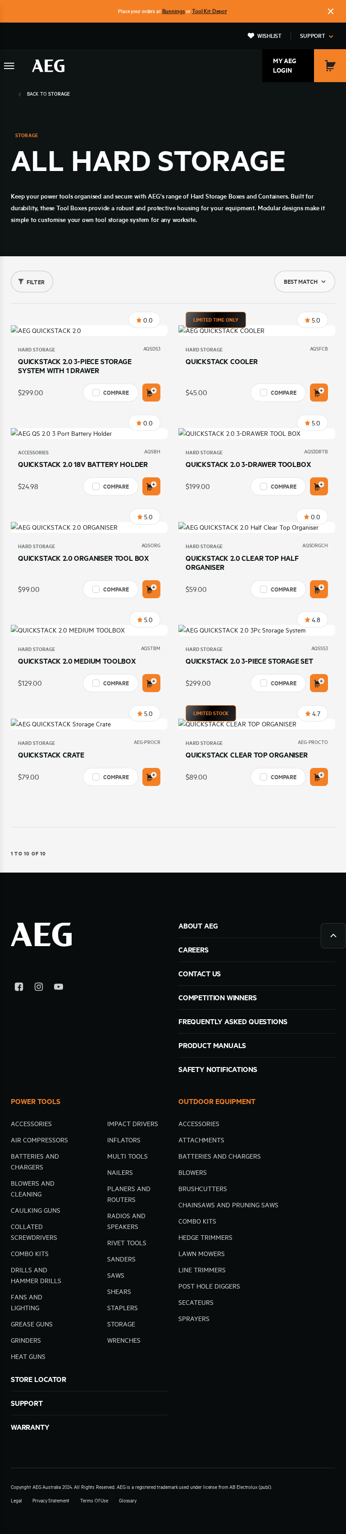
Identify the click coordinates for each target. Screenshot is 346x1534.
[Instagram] (38, 988)
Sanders (121, 1259)
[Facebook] (18, 988)
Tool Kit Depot (209, 10)
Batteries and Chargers (219, 1156)
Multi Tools (127, 1156)
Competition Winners (217, 997)
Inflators (124, 1140)
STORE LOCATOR (38, 1379)
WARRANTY (30, 1427)
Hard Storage (36, 350)
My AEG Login (284, 65)
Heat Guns (28, 1357)
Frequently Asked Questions (232, 1021)
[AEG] (48, 66)
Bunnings (173, 10)
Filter (36, 282)
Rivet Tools (126, 1243)
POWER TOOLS (35, 1101)
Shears (119, 1292)
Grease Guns (32, 1324)
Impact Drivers (132, 1124)
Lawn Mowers (201, 1254)
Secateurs (196, 1302)
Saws (115, 1275)
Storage (121, 1324)
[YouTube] (58, 988)
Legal (16, 1500)
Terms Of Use (94, 1500)
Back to (48, 94)
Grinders (26, 1340)
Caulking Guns (35, 1210)
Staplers (122, 1308)
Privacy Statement (50, 1500)
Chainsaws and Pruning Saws (228, 1205)
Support (312, 35)
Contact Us (199, 973)
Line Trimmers (202, 1270)
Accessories (33, 452)
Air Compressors (39, 1140)
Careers (193, 949)
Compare (116, 392)
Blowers (192, 1173)
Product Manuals (212, 1045)
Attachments (201, 1140)
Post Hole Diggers (209, 1286)
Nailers (120, 1173)
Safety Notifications (217, 1069)
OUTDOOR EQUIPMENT (216, 1101)
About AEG (198, 925)
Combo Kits (30, 1254)
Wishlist (269, 35)
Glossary (128, 1500)
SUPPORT (27, 1403)
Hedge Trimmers (205, 1238)
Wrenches (124, 1340)
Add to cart (151, 393)
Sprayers (193, 1319)
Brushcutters (202, 1189)
